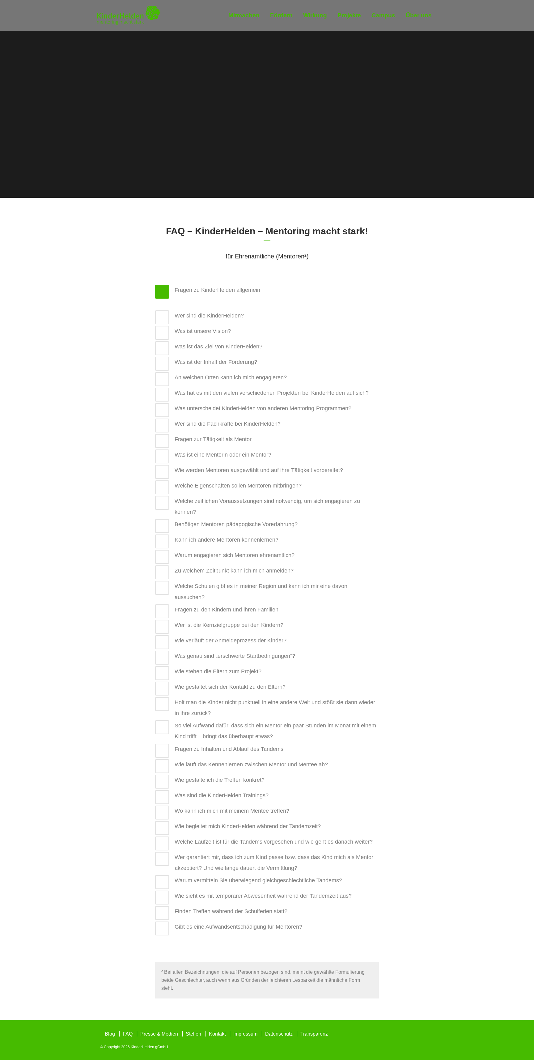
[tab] (267, 292)
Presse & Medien (159, 1034)
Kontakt (217, 1034)
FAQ (128, 1034)
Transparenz (314, 1034)
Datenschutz (279, 1034)
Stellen (193, 1034)
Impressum (245, 1034)
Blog (110, 1034)
